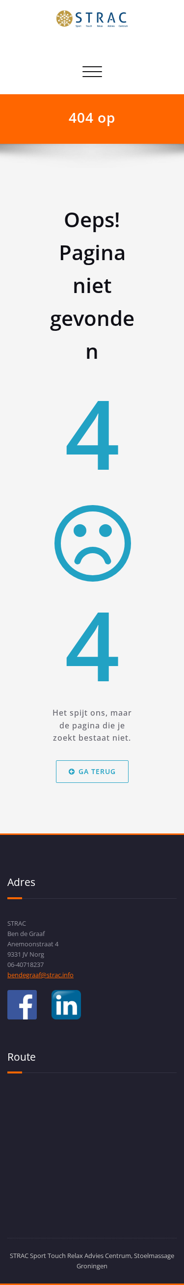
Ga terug (97, 771)
